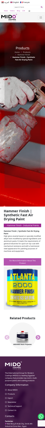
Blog (18, 11)
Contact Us (12, 410)
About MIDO (13, 390)
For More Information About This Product (22, 261)
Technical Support (15, 406)
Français (26, 2)
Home (17, 52)
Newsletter (12, 402)
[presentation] (7, 337)
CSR (23, 11)
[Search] (42, 7)
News (6, 11)
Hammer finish (23, 55)
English (16, 2)
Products (26, 52)
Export (10, 398)
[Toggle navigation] (41, 17)
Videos (12, 11)
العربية (6, 2)
